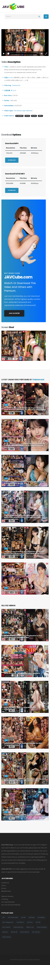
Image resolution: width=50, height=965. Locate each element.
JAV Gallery (41, 917)
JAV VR (38, 922)
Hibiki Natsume (18, 927)
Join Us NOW (14, 313)
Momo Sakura (24, 932)
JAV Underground (7, 922)
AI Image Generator (8, 902)
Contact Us (5, 883)
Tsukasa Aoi (16, 85)
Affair (40, 116)
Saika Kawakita (42, 927)
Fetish (27, 116)
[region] (25, 42)
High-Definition (27, 111)
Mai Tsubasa (6, 927)
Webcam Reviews (7, 896)
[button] (41, 53)
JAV (3, 917)
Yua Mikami (20, 922)
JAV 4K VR (14, 932)
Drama (34, 116)
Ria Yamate (36, 932)
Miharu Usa (30, 927)
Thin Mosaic (18, 111)
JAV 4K (23, 917)
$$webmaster (6, 891)
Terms (3, 886)
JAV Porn (29, 922)
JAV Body (31, 917)
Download (12, 160)
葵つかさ (14, 90)
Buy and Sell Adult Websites (10, 905)
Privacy (3, 888)
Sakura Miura (6, 937)
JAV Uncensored (13, 917)
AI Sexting (4, 899)
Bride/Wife (19, 116)
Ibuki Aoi (5, 932)
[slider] (22, 53)
